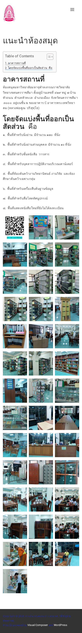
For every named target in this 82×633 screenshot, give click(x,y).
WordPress (60, 625)
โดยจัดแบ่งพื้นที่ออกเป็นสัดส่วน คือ (30, 68)
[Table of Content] (50, 57)
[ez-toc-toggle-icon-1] (48, 57)
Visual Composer (37, 625)
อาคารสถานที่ (17, 63)
